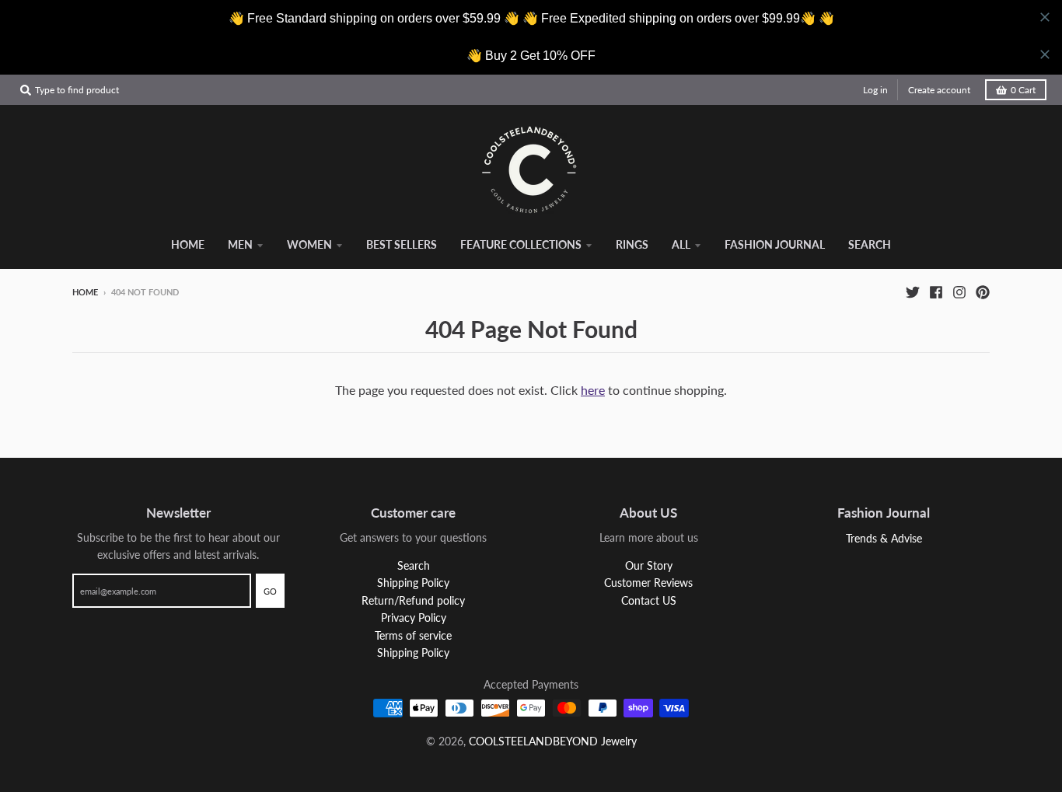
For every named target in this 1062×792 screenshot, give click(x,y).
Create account (939, 90)
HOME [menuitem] (187, 244)
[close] (1045, 17)
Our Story (648, 565)
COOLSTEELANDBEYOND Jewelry (553, 741)
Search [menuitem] (869, 244)
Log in (875, 90)
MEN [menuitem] (240, 244)
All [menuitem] (681, 244)
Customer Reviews (648, 582)
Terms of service (413, 635)
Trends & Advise (884, 538)
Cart (1023, 90)
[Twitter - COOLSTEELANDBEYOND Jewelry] (913, 291)
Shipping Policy (413, 582)
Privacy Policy (413, 617)
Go (270, 591)
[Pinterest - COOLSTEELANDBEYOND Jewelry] (983, 291)
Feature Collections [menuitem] (521, 244)
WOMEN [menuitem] (309, 244)
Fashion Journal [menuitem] (775, 244)
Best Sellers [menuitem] (401, 244)
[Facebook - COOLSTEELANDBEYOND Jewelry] (936, 291)
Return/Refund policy (413, 600)
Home (85, 292)
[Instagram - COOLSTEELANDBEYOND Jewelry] (959, 291)
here (593, 389)
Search (413, 565)
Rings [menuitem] (632, 244)
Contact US (648, 600)
